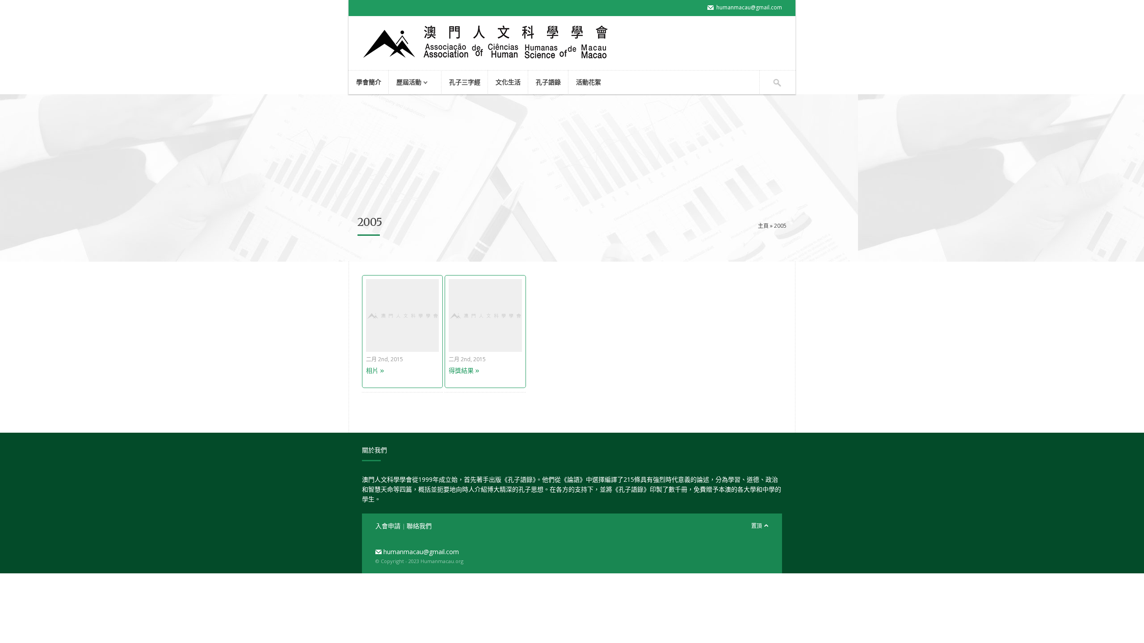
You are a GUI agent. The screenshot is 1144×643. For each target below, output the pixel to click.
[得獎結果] (485, 349)
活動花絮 (588, 82)
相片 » (375, 371)
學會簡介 (368, 82)
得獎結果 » (464, 371)
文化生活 (508, 82)
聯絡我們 (419, 526)
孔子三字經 (464, 82)
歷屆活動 (405, 83)
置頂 (756, 526)
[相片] (402, 349)
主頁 (763, 226)
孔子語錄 (548, 82)
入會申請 (388, 526)
